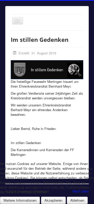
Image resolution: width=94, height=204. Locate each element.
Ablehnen (77, 200)
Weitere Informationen (20, 200)
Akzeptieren (53, 200)
